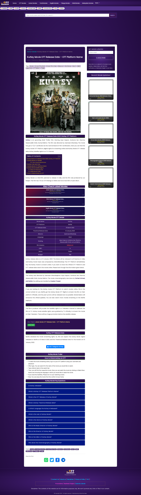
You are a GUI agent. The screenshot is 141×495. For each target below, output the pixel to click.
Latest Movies (33, 3)
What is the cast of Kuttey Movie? (39, 414)
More (97, 3)
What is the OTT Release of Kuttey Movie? (42, 397)
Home (15, 3)
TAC (87, 479)
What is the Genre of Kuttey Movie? (40, 420)
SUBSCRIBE (101, 58)
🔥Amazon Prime (47, 8)
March (74, 66)
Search (112, 15)
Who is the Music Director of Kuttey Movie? (43, 426)
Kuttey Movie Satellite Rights (36, 168)
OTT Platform (36, 68)
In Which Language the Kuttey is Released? (42, 408)
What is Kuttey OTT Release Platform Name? (43, 391)
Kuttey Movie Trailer (35, 171)
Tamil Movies (43, 3)
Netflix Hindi (29, 68)
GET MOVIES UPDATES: (96, 49)
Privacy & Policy (80, 479)
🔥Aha (55, 8)
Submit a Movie (80, 484)
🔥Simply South (31, 8)
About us (63, 479)
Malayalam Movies (87, 3)
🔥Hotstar (61, 8)
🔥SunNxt (16, 8)
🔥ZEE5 (10, 8)
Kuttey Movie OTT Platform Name (37, 166)
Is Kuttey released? (35, 386)
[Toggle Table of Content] (58, 156)
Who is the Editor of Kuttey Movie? (40, 437)
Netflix (78, 66)
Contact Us (55, 479)
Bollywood (60, 66)
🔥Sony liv (23, 8)
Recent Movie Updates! (100, 75)
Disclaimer (70, 479)
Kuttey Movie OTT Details (35, 160)
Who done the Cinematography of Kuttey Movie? (45, 443)
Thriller (42, 68)
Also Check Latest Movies (39, 162)
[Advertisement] (70, 30)
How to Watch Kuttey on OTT (36, 173)
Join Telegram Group (56, 347)
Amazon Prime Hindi (40, 66)
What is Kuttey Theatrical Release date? (42, 403)
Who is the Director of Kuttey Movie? (40, 431)
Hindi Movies (76, 3)
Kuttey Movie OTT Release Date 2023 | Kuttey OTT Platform (43, 159)
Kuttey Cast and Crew (34, 164)
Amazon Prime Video (51, 66)
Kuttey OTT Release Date (36, 169)
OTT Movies (22, 3)
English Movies (54, 3)
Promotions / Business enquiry (64, 484)
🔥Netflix (39, 8)
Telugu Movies (65, 3)
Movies (34, 52)
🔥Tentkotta (4, 8)
